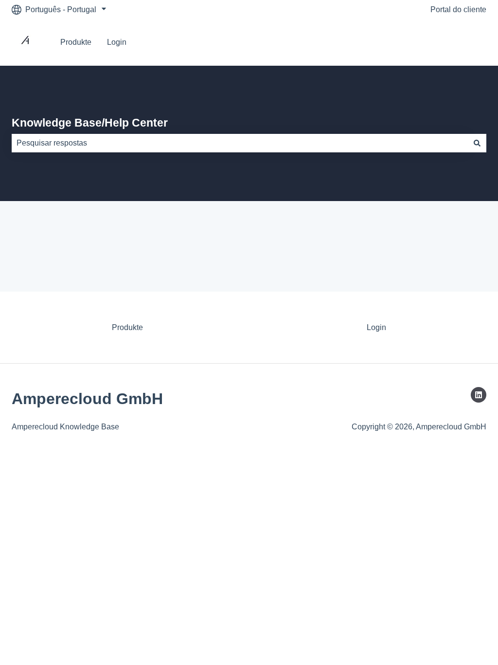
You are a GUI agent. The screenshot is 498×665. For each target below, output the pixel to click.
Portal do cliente (458, 9)
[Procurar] (477, 143)
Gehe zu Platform (447, 42)
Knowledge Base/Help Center (90, 122)
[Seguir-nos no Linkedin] (478, 395)
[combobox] (240, 143)
